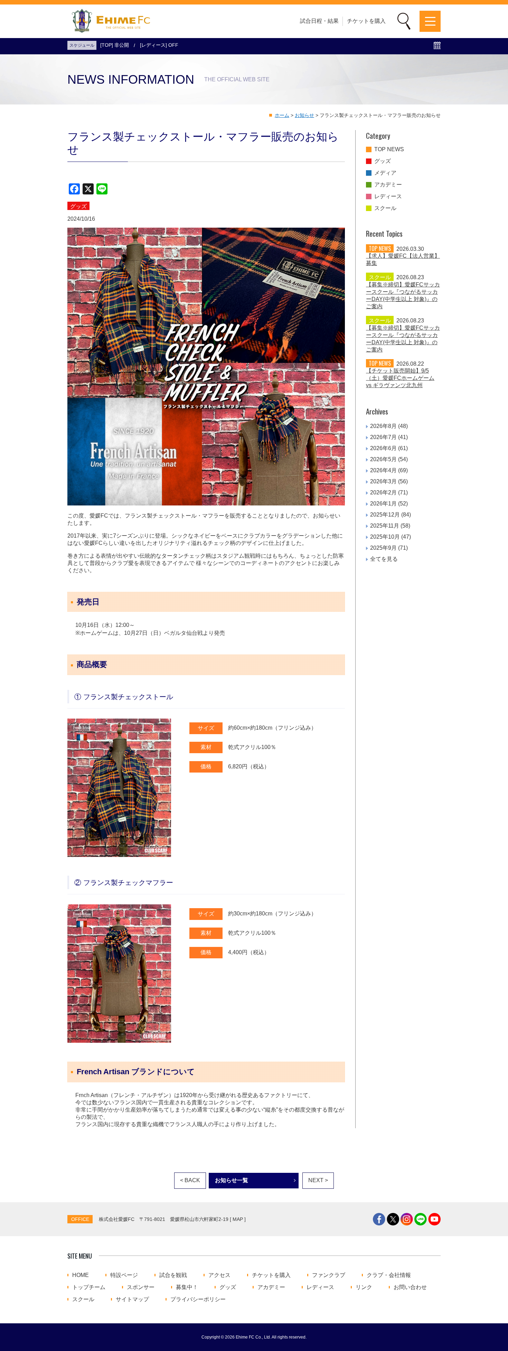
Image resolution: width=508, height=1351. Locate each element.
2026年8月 (383, 426)
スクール (385, 208)
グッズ (382, 161)
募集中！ (187, 1287)
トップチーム (88, 1287)
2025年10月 (385, 537)
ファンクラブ (328, 1275)
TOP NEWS (389, 149)
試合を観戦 (173, 1275)
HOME (80, 1275)
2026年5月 (383, 459)
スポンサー (140, 1287)
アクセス (219, 1275)
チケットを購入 (366, 21)
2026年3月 (383, 481)
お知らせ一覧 (231, 1180)
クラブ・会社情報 (389, 1275)
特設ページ (124, 1275)
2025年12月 (385, 515)
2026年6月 (383, 448)
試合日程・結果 (319, 21)
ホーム (282, 115)
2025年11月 (384, 526)
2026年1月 (383, 503)
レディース (388, 196)
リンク (364, 1287)
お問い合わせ (410, 1287)
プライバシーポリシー (198, 1299)
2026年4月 (383, 470)
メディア (385, 173)
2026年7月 (383, 437)
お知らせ (304, 115)
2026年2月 (383, 492)
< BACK (190, 1180)
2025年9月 (383, 548)
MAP (238, 1219)
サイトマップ (132, 1299)
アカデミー (388, 185)
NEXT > (318, 1180)
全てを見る (384, 559)
